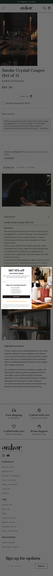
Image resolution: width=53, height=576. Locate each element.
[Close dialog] (51, 268)
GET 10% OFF (16, 296)
